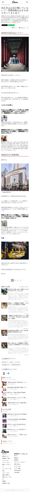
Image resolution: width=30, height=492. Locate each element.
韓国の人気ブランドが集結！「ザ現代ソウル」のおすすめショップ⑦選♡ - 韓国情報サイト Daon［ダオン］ (15, 216)
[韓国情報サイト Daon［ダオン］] (15, 2)
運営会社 (16, 458)
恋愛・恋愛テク (6, 475)
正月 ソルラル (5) (15, 362)
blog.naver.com (7, 192)
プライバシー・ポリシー (20, 462)
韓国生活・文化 (6, 483)
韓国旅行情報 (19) (16, 364)
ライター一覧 (17, 466)
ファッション (5, 460)
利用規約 (16, 460)
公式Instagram (17, 470)
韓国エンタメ (5, 456)
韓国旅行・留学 (6, 458)
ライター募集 (17, 468)
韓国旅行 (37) (6, 364)
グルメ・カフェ (6, 473)
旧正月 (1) (5, 362)
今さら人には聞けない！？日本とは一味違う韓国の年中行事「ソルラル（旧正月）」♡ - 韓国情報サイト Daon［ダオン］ (15, 111)
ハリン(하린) (10, 389)
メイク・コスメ (6, 462)
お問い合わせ (17, 464)
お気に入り (22, 27)
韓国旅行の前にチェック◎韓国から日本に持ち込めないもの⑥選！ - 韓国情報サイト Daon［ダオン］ (15, 131)
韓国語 (4, 481)
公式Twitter (16, 472)
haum (8, 384)
